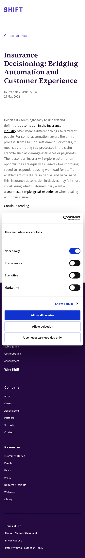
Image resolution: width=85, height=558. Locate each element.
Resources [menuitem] (12, 447)
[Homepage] (13, 10)
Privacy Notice (13, 541)
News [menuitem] (7, 470)
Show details (64, 303)
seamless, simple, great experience (32, 191)
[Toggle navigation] (74, 10)
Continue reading (16, 205)
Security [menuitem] (9, 425)
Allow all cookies (42, 315)
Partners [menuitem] (9, 418)
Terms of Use (13, 526)
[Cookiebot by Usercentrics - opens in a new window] (63, 218)
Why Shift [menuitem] (11, 369)
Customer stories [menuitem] (14, 456)
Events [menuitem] (8, 463)
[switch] (71, 262)
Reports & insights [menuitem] (15, 485)
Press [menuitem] (7, 478)
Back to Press (18, 36)
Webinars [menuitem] (9, 492)
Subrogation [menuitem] (11, 347)
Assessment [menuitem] (11, 361)
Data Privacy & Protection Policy (24, 548)
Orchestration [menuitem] (12, 354)
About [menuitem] (7, 396)
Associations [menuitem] (12, 411)
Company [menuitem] (11, 387)
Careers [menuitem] (9, 404)
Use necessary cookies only (42, 337)
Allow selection (42, 326)
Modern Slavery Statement (21, 533)
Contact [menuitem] (9, 432)
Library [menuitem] (8, 500)
